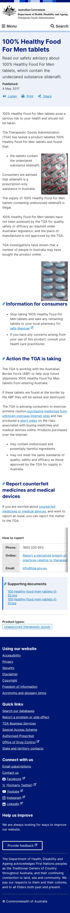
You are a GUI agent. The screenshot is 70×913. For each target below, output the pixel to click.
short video (28, 420)
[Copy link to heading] (4, 304)
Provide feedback (21, 846)
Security (8, 668)
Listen (12, 96)
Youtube (14, 791)
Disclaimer (10, 674)
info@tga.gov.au (35, 568)
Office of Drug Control (19, 742)
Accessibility (11, 655)
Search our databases (18, 711)
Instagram (15, 798)
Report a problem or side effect (25, 717)
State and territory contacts (22, 748)
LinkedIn (14, 804)
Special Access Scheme (19, 730)
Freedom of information (19, 687)
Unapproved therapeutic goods (27, 627)
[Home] (35, 12)
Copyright (9, 680)
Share (47, 96)
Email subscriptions (16, 766)
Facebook (15, 779)
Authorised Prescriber (18, 736)
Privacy (7, 662)
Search (62, 26)
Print (29, 96)
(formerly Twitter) (20, 785)
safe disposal (20, 328)
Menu (11, 26)
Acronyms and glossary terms (24, 693)
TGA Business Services (19, 723)
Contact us (10, 773)
